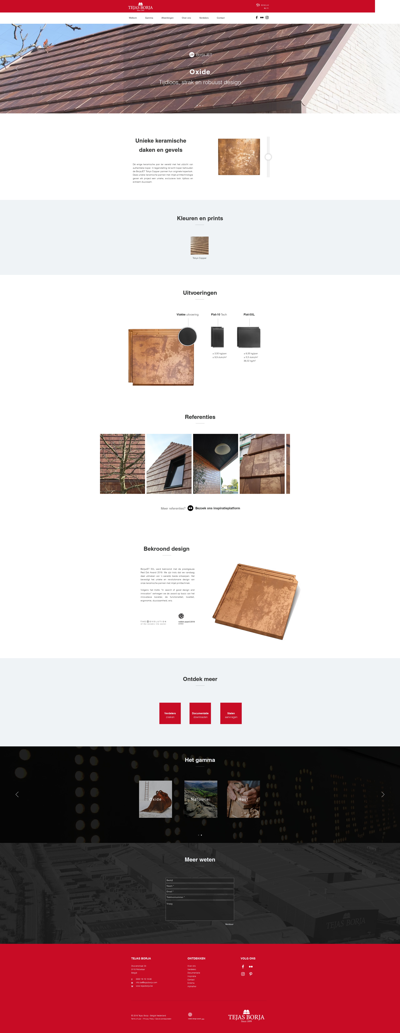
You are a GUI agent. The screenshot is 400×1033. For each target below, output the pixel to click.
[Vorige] (17, 68)
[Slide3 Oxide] (202, 105)
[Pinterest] (250, 974)
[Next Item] (284, 464)
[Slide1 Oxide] (197, 105)
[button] (151, 18)
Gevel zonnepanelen (163, 1019)
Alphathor (192, 986)
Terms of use (136, 1019)
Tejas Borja (143, 1015)
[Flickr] (262, 17)
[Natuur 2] (201, 835)
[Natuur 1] (198, 835)
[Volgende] (383, 68)
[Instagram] (267, 17)
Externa (191, 983)
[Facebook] (257, 17)
